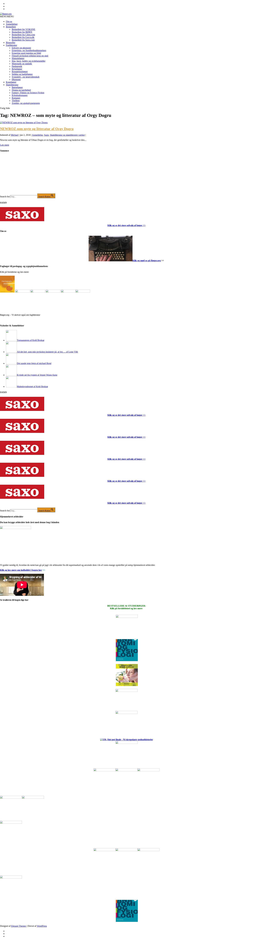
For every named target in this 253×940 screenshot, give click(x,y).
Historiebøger (18, 58)
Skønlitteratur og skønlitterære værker (67, 135)
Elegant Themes (18, 926)
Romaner (16, 98)
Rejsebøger (17, 69)
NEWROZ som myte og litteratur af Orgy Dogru (36, 129)
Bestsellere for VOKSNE (23, 29)
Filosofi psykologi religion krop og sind (30, 55)
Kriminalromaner (20, 95)
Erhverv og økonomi (21, 48)
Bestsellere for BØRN (22, 32)
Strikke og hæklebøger (22, 74)
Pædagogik (17, 66)
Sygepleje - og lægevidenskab (25, 77)
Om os (9, 21)
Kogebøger (11, 82)
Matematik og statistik (22, 63)
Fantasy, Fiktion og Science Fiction (28, 92)
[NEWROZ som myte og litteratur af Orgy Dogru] (24, 122)
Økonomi (16, 79)
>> (144, 225)
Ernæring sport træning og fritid (26, 53)
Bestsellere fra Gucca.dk (23, 37)
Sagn (46, 135)
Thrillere (16, 100)
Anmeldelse (37, 135)
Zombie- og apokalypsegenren (26, 103)
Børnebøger (17, 87)
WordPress (42, 926)
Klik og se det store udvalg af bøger (124, 225)
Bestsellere (11, 26)
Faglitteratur (11, 45)
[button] (7, 16)
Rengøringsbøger (20, 71)
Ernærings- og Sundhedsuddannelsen (29, 50)
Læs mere (4, 145)
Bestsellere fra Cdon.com (23, 34)
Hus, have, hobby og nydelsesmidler (28, 61)
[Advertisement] (22, 175)
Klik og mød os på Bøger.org (147, 260)
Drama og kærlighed (21, 90)
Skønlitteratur (12, 84)
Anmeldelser (12, 24)
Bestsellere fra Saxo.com (23, 40)
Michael (14, 135)
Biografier (10, 42)
